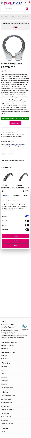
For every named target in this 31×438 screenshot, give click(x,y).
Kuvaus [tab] (3, 154)
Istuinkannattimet (10, 144)
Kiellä (15, 245)
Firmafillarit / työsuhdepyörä (7, 409)
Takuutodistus (4, 420)
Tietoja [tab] (25, 195)
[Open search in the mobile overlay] (15, 8)
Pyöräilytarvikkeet (10, 146)
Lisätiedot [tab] (9, 154)
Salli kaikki (15, 236)
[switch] (27, 221)
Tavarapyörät (4, 384)
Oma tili (3, 431)
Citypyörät (3, 373)
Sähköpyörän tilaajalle (6, 399)
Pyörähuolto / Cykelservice (7, 423)
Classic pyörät (4, 370)
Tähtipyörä (18, 146)
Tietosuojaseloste (5, 406)
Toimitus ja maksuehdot (6, 402)
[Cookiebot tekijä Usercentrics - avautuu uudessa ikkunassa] (23, 191)
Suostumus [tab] (6, 195)
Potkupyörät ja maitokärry (7, 387)
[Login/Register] (25, 3)
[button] (28, 35)
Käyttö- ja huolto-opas (6, 416)
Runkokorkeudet (5, 413)
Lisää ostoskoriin (15, 123)
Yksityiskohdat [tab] (15, 195)
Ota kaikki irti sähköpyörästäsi (8, 395)
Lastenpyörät (4, 377)
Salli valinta (15, 240)
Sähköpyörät (4, 366)
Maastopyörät (4, 380)
